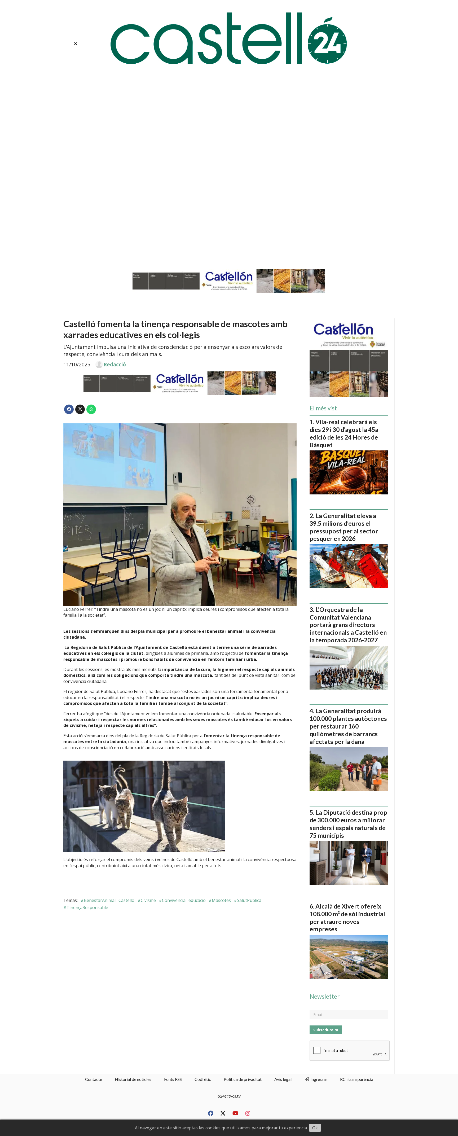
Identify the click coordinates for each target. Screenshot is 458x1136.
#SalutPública (247, 900)
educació (197, 900)
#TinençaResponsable (85, 907)
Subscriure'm (325, 1029)
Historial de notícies (133, 1079)
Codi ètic (203, 1079)
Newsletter (325, 996)
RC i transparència (356, 1079)
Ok (315, 1128)
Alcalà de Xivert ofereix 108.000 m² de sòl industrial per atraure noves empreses (347, 917)
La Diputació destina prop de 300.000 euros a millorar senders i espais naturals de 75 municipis (348, 824)
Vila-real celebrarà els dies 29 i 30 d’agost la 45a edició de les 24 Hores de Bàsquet (344, 433)
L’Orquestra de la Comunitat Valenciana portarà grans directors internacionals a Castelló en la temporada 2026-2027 (348, 625)
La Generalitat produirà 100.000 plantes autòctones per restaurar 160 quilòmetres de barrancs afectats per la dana (348, 726)
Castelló (126, 900)
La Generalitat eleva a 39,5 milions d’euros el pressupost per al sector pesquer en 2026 (344, 527)
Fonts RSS (173, 1079)
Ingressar (318, 1079)
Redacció (115, 364)
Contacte (93, 1079)
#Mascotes (220, 900)
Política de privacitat (243, 1079)
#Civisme (147, 900)
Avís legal (283, 1079)
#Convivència (172, 900)
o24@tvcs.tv (229, 1095)
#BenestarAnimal (98, 900)
